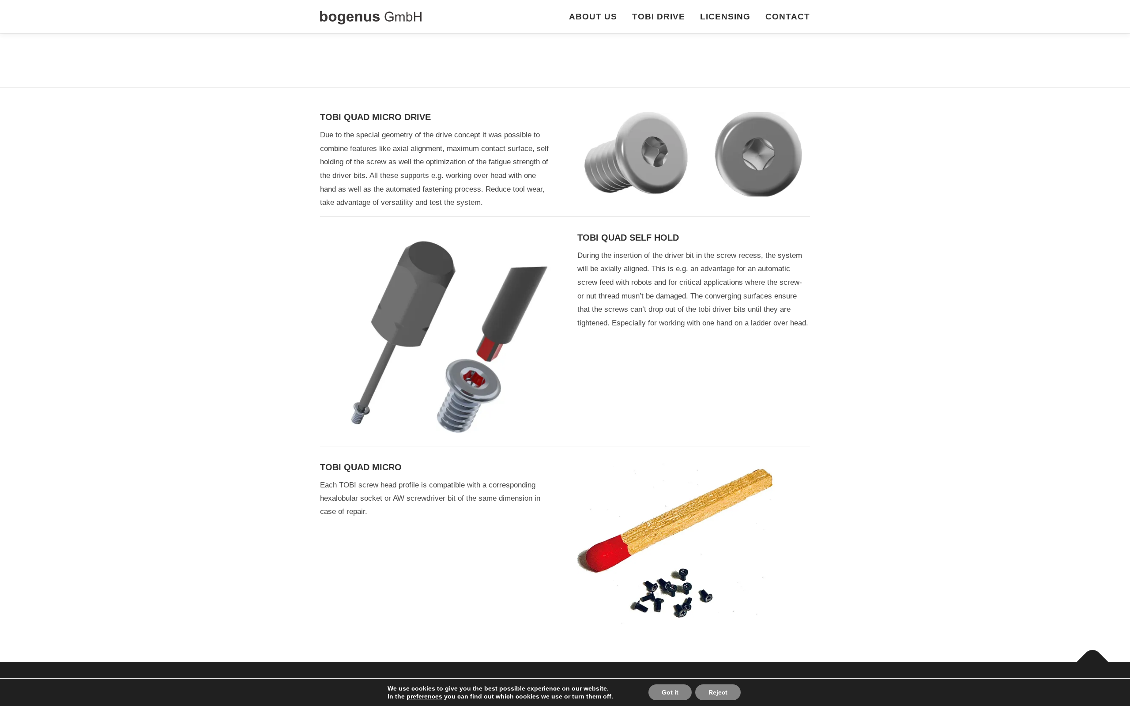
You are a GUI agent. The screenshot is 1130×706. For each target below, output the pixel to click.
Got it (670, 692)
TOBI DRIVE (658, 16)
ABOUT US (593, 16)
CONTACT (787, 16)
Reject (717, 692)
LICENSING (725, 16)
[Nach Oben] (1092, 662)
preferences (424, 696)
